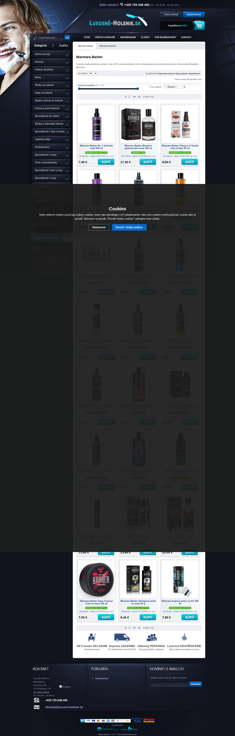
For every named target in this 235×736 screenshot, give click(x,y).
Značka (63, 45)
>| (139, 96)
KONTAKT (186, 37)
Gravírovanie (128, 37)
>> (134, 96)
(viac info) (110, 156)
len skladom (157, 87)
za (177, 25)
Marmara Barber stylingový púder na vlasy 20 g (138, 602)
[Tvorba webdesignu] (129, 731)
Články (145, 37)
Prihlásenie (171, 14)
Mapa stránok (104, 734)
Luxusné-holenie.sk (128, 734)
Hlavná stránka (85, 46)
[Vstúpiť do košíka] (199, 26)
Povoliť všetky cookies (129, 227)
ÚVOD (87, 37)
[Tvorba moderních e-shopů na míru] (108, 731)
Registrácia (194, 14)
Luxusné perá (117, 725)
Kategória (39, 45)
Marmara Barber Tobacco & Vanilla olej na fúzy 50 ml (180, 147)
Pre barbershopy (165, 37)
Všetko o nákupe (105, 37)
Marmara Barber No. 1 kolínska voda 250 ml (96, 147)
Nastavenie (99, 227)
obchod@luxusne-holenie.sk (64, 707)
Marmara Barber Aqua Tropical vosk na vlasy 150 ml (96, 602)
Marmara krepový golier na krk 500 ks (180, 602)
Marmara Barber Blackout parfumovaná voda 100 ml (138, 147)
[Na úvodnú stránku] (118, 20)
